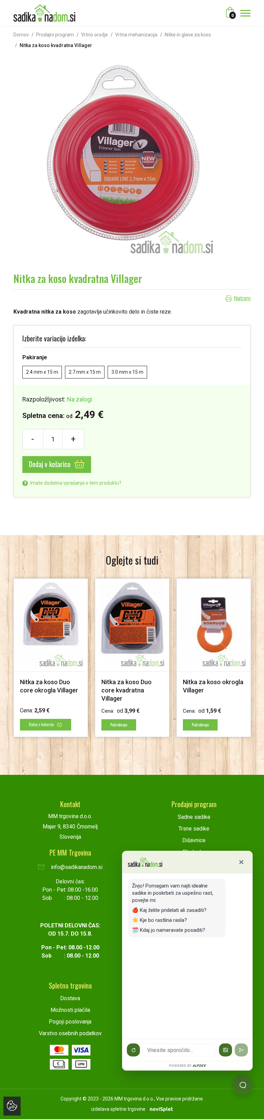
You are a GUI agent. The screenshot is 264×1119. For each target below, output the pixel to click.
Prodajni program (55, 34)
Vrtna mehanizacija (136, 34)
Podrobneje (118, 724)
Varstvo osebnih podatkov (70, 1033)
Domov (21, 34)
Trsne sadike (193, 828)
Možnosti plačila (70, 1010)
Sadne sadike (194, 817)
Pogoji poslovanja (70, 1021)
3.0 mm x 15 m (127, 372)
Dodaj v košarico (50, 464)
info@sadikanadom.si (76, 867)
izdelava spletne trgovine (118, 1109)
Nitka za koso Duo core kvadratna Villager (126, 690)
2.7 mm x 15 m (85, 372)
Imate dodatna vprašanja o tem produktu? (75, 483)
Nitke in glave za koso (188, 34)
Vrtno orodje (94, 34)
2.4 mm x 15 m (42, 372)
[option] (50, 657)
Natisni (242, 298)
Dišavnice (194, 840)
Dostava (70, 998)
